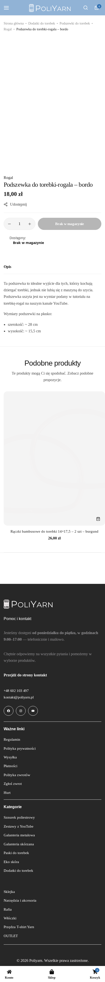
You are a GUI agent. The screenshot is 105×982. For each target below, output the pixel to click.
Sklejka (9, 892)
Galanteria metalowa (19, 835)
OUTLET (11, 936)
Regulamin (12, 739)
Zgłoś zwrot (13, 784)
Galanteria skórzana (19, 844)
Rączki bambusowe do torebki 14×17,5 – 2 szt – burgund (54, 531)
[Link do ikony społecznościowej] (8, 711)
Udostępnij (18, 204)
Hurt (7, 793)
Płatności (10, 766)
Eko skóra (11, 862)
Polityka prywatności (20, 748)
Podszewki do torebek (75, 23)
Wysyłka (10, 757)
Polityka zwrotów (17, 775)
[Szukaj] (85, 8)
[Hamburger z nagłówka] (9, 8)
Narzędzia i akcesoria (20, 900)
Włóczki (10, 918)
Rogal (8, 29)
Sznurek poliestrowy (19, 817)
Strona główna (14, 23)
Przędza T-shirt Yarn (19, 927)
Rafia (8, 909)
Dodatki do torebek (41, 23)
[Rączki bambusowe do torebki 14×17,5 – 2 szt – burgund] (54, 458)
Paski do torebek (16, 853)
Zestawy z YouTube (18, 826)
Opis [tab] (7, 267)
